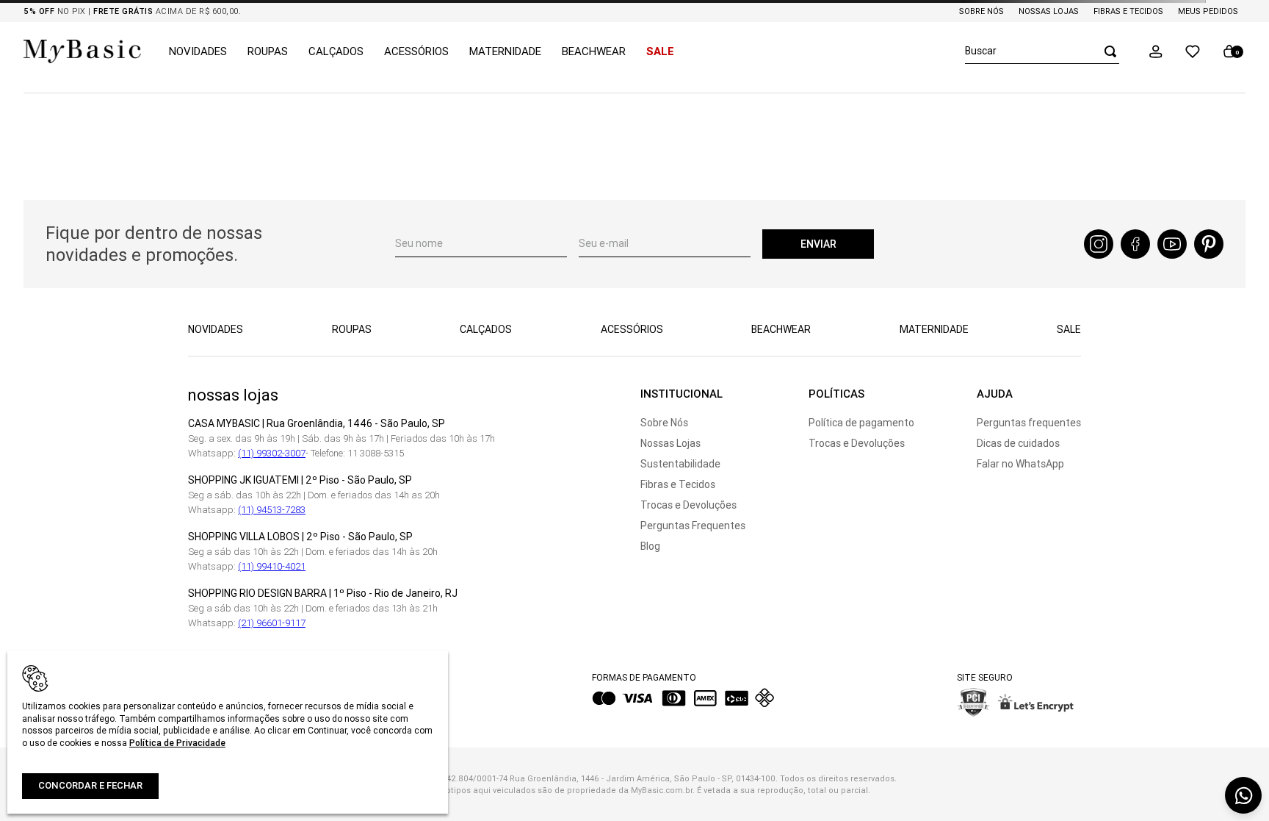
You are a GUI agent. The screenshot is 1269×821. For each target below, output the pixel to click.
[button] (1156, 51)
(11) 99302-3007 (272, 453)
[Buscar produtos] (1106, 51)
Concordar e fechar (90, 785)
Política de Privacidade (177, 742)
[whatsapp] (1243, 795)
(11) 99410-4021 (272, 566)
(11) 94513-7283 (272, 509)
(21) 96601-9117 (272, 623)
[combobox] (1042, 51)
